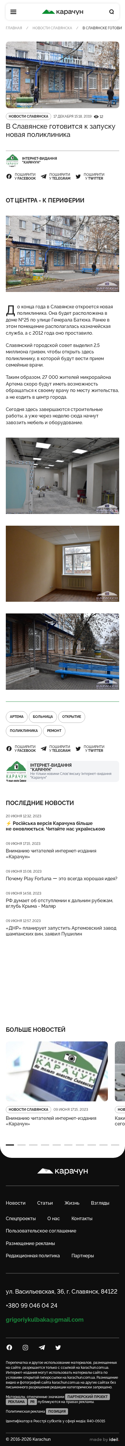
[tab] (10, 1145)
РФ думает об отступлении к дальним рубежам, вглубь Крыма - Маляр (59, 903)
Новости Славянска (52, 28)
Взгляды (100, 1203)
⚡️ (55, 826)
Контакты (82, 1218)
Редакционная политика (33, 1255)
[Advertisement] (62, 977)
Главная (14, 28)
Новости (16, 1203)
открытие (71, 717)
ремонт (54, 731)
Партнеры (83, 1255)
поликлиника (24, 731)
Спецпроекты (21, 1218)
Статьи (45, 1203)
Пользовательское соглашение (41, 1231)
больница (43, 717)
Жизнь (72, 1203)
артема (17, 717)
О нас (53, 1218)
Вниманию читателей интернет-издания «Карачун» (51, 853)
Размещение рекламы (30, 1243)
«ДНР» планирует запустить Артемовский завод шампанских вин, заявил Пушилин (61, 930)
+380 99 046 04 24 (32, 1305)
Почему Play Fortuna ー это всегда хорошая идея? (61, 878)
